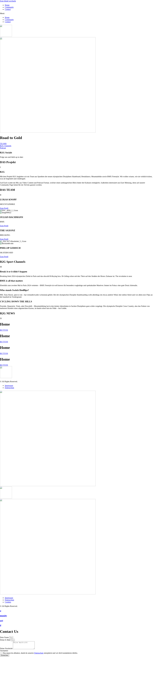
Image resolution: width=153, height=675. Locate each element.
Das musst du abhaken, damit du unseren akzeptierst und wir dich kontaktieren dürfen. (40, 653)
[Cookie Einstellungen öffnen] (18, 674)
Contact (8, 9)
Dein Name (4, 637)
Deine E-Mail (5, 640)
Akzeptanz (4, 651)
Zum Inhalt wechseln (8, 1)
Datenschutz (39, 653)
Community (9, 7)
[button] (76, 13)
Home (7, 5)
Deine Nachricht (6, 648)
